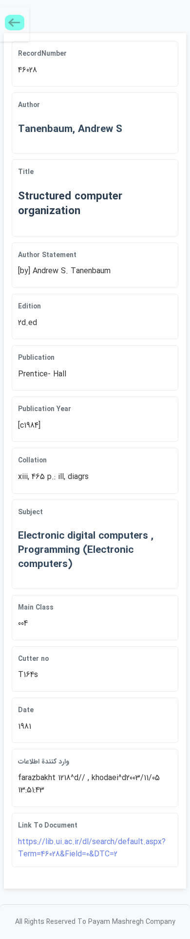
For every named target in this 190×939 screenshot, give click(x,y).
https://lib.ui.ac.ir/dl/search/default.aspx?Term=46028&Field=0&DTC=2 (92, 848)
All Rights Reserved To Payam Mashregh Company (95, 922)
